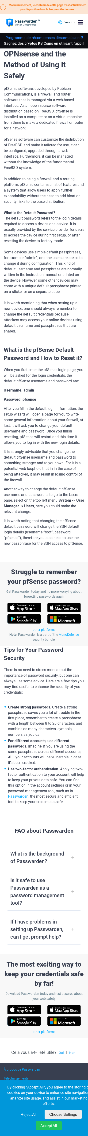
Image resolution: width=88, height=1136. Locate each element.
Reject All (29, 1114)
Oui (61, 1053)
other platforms (44, 630)
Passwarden (18, 796)
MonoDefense (69, 634)
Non (72, 1053)
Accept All (48, 1126)
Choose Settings (63, 1114)
